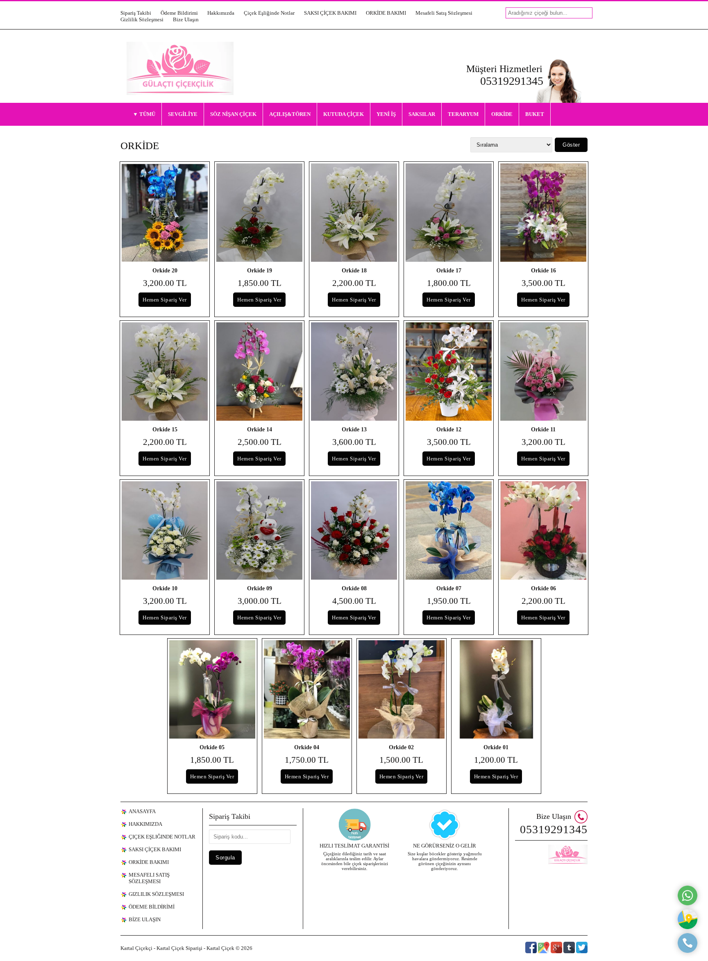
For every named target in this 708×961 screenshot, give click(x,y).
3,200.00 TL (165, 283)
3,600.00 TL (354, 442)
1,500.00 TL (401, 760)
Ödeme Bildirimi (179, 13)
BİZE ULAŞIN (145, 919)
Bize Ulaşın (186, 19)
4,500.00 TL (354, 601)
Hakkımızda (220, 13)
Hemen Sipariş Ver (165, 300)
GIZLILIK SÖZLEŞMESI (156, 894)
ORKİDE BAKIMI (386, 13)
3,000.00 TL (259, 601)
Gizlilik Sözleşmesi (141, 19)
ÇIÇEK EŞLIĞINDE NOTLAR (162, 837)
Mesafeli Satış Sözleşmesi (443, 13)
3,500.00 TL (543, 283)
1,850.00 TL (259, 283)
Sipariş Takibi (135, 13)
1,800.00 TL (449, 283)
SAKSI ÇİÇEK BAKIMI (330, 13)
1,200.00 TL (496, 760)
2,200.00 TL (354, 283)
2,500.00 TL (259, 442)
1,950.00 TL (449, 601)
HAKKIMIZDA (145, 824)
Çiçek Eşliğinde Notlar (269, 13)
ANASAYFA (142, 811)
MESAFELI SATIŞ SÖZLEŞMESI (149, 878)
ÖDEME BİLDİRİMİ (152, 907)
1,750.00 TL (307, 760)
